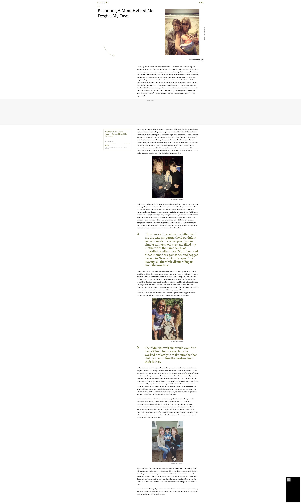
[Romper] (103, 3)
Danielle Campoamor (197, 59)
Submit (107, 145)
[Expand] (288, 478)
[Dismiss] (298, 478)
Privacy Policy (107, 148)
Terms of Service (123, 147)
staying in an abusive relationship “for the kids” (178, 373)
